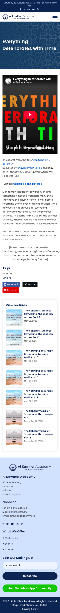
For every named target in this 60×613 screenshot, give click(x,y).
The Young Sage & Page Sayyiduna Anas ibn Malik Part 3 (38, 354)
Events (9, 543)
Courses (9, 549)
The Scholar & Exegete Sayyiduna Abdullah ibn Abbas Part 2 (38, 314)
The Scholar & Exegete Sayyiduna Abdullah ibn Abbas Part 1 (38, 334)
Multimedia (11, 538)
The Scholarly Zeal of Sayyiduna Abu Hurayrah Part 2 (39, 414)
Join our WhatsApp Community (30, 588)
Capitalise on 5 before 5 (27, 183)
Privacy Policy (30, 609)
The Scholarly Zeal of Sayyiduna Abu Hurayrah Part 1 (39, 434)
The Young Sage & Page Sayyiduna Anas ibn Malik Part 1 (38, 394)
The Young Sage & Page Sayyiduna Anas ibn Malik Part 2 (38, 374)
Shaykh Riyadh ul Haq (30, 168)
